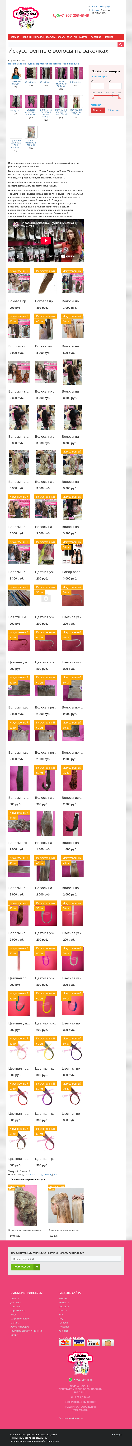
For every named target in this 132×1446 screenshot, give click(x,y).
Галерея (63, 1322)
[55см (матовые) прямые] (61, 73)
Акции (13, 1314)
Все (55, 1174)
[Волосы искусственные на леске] (31, 101)
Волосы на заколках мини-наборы (46, 113)
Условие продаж (19, 1326)
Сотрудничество (19, 1318)
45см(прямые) (46, 82)
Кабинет (63, 1330)
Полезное (64, 1326)
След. (40, 1174)
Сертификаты (18, 1310)
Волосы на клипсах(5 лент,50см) (61, 112)
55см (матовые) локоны (30, 142)
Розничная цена (70, 63)
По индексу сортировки (35, 63)
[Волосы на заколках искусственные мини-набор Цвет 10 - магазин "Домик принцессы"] (19, 778)
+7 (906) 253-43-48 (82, 1379)
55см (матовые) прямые (61, 83)
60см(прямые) (76, 82)
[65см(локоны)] (16, 101)
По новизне (55, 63)
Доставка (15, 1302)
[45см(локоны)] (31, 73)
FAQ (61, 1318)
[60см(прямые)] (76, 73)
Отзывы (14, 1322)
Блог (61, 1314)
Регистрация (105, 6)
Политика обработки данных (26, 1330)
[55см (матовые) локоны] (31, 132)
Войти (95, 6)
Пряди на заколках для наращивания (16, 143)
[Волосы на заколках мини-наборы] (46, 101)
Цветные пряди (16, 82)
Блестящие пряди (22, 616)
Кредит (14, 1334)
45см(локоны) (31, 82)
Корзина (95, 10)
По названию (15, 63)
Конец (48, 1174)
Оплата (14, 1298)
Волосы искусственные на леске (31, 112)
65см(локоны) (16, 110)
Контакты (15, 1306)
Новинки (63, 1298)
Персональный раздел (71, 1418)
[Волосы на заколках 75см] (76, 101)
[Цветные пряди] (16, 73)
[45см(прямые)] (46, 73)
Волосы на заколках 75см (76, 112)
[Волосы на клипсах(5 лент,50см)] (61, 101)
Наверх (117, 1434)
